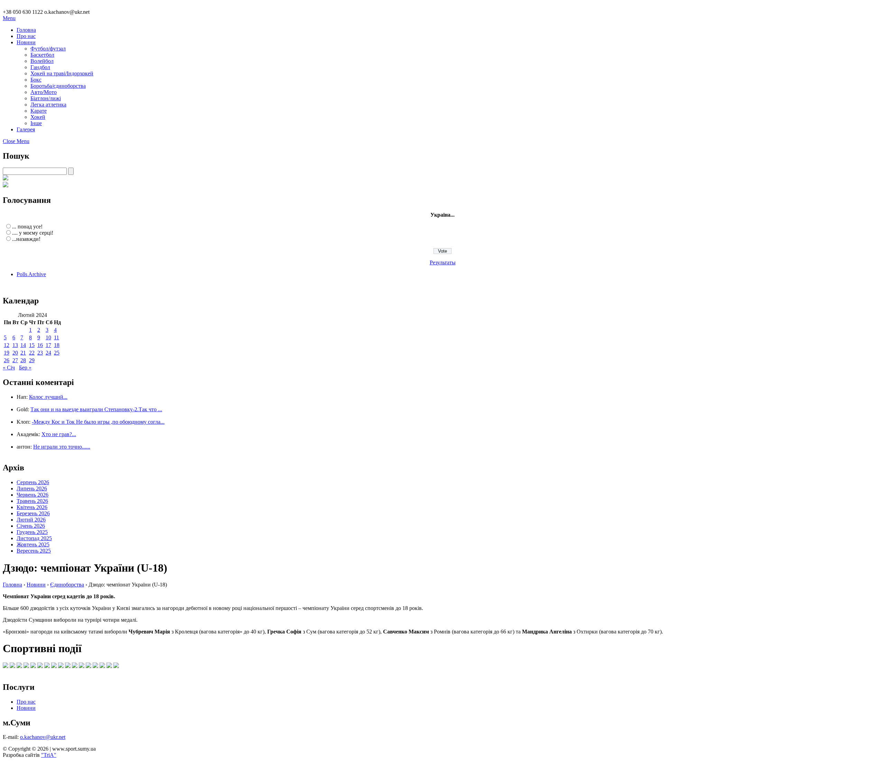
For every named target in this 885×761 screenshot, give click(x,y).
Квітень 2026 (32, 507)
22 (32, 353)
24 (48, 353)
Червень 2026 (32, 495)
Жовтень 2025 (33, 544)
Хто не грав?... (58, 434)
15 (32, 345)
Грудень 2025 (32, 532)
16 (40, 345)
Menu (9, 18)
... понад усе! (27, 226)
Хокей (37, 117)
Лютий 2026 (31, 520)
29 (32, 360)
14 (23, 345)
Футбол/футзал (48, 48)
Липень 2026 (32, 488)
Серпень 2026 (33, 482)
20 (15, 353)
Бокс (35, 80)
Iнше (36, 123)
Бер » (25, 367)
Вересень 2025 (34, 551)
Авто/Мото (43, 92)
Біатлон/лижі (45, 98)
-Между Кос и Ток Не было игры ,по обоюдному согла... (98, 422)
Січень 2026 (31, 526)
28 (23, 360)
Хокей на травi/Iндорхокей (61, 73)
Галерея (26, 129)
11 (56, 337)
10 (48, 337)
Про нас (26, 36)
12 (6, 345)
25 (56, 353)
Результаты (443, 262)
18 (56, 345)
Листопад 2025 (34, 538)
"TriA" (48, 755)
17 (48, 345)
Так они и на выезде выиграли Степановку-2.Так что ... (96, 409)
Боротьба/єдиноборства (58, 86)
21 (23, 353)
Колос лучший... (48, 397)
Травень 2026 (32, 501)
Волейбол (42, 61)
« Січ (9, 367)
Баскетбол (42, 55)
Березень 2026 (33, 513)
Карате (38, 111)
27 (15, 360)
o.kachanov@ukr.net (42, 737)
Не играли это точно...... (61, 447)
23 (40, 353)
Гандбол (40, 67)
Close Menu (16, 141)
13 (15, 345)
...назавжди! (26, 239)
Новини (26, 42)
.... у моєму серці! (32, 233)
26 (6, 360)
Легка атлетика (48, 104)
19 (6, 353)
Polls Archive (31, 274)
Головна (26, 30)
